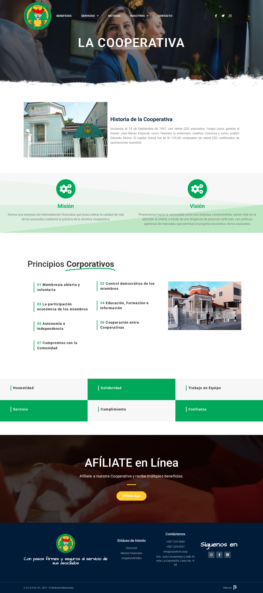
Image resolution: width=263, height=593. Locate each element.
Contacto (165, 15)
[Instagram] (211, 555)
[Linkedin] (227, 555)
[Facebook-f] (219, 555)
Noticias (114, 15)
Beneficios (64, 15)
